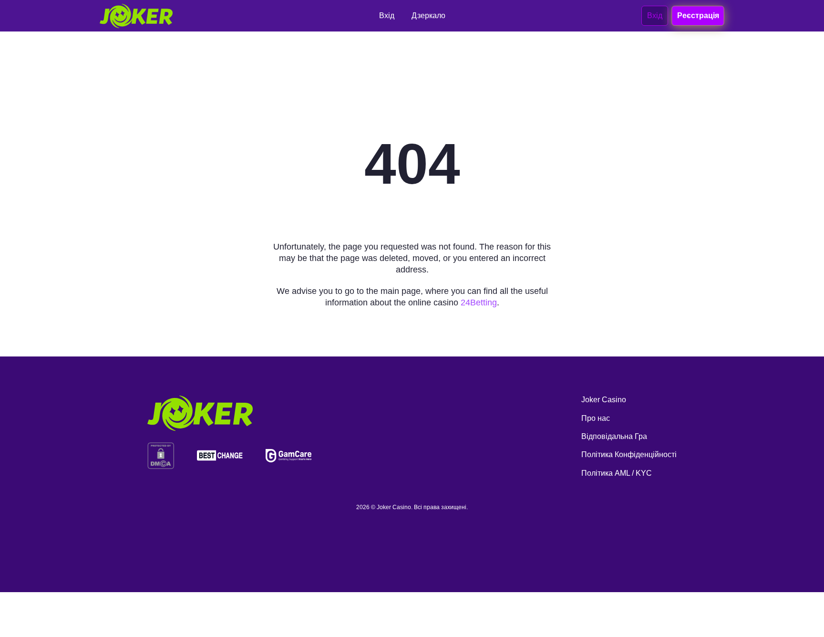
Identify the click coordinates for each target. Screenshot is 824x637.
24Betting (479, 302)
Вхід (654, 15)
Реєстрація (698, 15)
